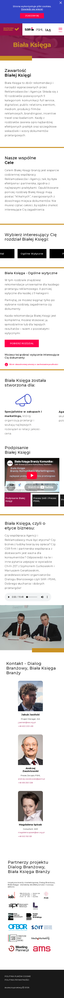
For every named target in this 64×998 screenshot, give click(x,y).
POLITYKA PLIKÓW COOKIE (18, 976)
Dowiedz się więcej (32, 9)
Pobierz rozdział (22, 343)
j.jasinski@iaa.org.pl (27, 722)
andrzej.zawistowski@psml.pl (31, 779)
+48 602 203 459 (25, 726)
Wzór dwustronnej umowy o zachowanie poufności (33, 364)
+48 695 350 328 (25, 782)
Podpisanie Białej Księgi (15, 499)
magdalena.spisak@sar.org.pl (31, 832)
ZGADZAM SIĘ (32, 16)
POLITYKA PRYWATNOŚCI (17, 980)
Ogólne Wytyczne (32, 253)
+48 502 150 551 (25, 836)
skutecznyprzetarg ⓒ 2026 (17, 987)
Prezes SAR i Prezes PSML (44, 499)
